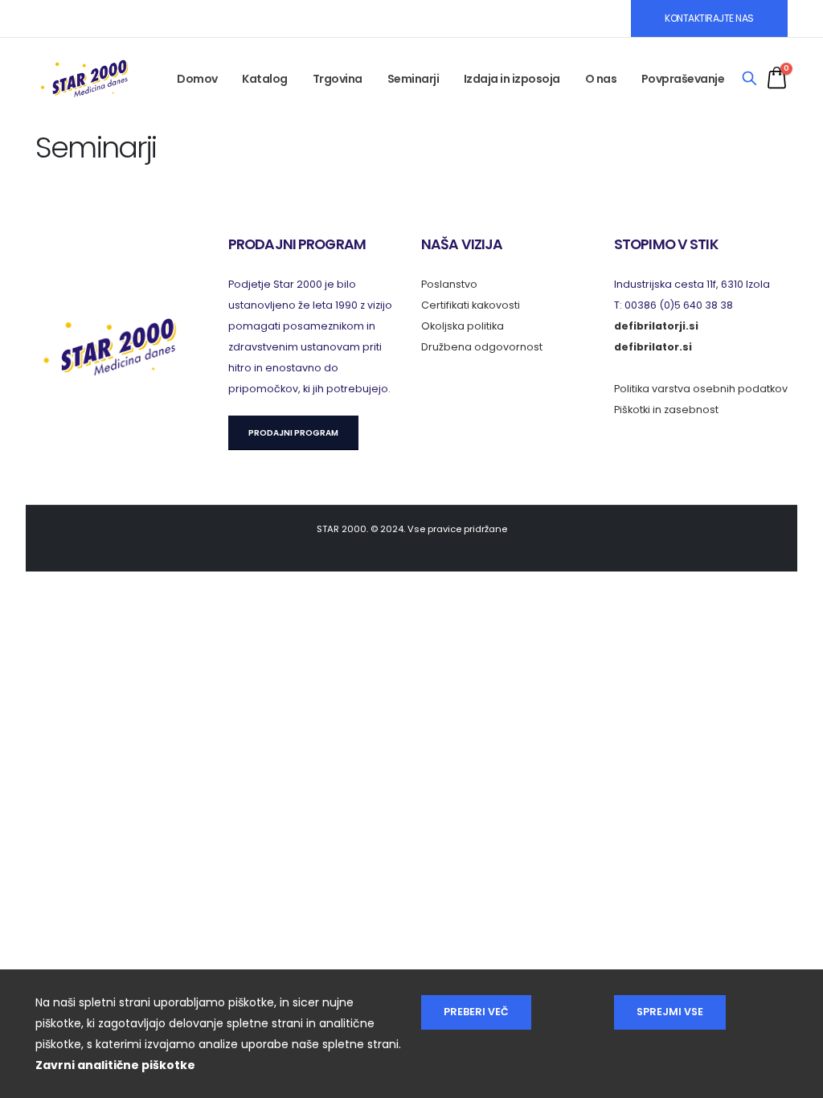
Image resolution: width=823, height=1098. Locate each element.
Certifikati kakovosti (470, 305)
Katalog (265, 79)
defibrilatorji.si (656, 326)
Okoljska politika (462, 326)
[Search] (749, 78)
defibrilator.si (653, 347)
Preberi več (476, 1011)
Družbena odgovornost (482, 347)
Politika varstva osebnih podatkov (701, 388)
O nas (601, 79)
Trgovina (337, 79)
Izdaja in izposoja (512, 79)
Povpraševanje (683, 79)
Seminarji (413, 79)
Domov (197, 79)
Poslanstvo (449, 284)
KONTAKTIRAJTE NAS (709, 18)
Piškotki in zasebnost (666, 409)
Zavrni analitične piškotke (115, 1065)
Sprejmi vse (670, 1011)
